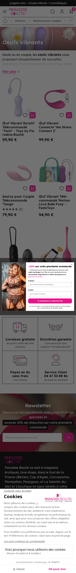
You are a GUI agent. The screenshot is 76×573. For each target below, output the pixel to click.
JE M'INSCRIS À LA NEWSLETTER (50, 301)
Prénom (31, 281)
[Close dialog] (71, 264)
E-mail (30, 290)
